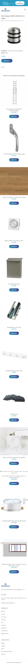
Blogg (2, 643)
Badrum (3, 611)
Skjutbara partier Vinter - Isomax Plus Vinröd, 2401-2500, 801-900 (14, 565)
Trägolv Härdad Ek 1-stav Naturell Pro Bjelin (14, 197)
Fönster (3, 614)
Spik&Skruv (4, 628)
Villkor (2, 648)
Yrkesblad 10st (14, 414)
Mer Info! (6, 60)
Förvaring (3, 617)
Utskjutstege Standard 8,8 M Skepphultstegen (14, 109)
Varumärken (11, 50)
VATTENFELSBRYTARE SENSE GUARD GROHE (14, 521)
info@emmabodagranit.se (8, 603)
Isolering (3, 625)
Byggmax (20, 50)
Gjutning (3, 619)
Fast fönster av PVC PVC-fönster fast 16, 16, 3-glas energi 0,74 (14, 476)
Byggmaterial (4, 633)
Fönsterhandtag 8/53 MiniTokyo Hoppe (14, 154)
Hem (2, 20)
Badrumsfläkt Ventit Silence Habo (14, 240)
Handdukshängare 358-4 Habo (14, 371)
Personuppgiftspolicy (6, 651)
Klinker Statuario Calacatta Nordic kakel (14, 457)
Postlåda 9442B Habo (14, 284)
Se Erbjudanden (20, 3)
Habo (16, 50)
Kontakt (3, 646)
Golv (2, 622)
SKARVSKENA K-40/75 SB (14, 327)
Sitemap (3, 654)
